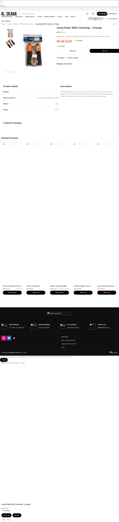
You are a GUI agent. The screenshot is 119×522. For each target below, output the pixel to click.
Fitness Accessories (27, 24)
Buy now (16, 515)
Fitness (16, 24)
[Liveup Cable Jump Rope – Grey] (106, 213)
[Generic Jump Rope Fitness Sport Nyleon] (12, 213)
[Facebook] (9, 338)
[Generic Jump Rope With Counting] (59, 213)
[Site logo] (9, 13)
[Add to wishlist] (8, 519)
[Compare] (3, 519)
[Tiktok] (14, 338)
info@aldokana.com (103, 327)
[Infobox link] (112, 19)
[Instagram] (3, 338)
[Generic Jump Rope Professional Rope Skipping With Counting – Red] (35, 213)
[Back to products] (114, 24)
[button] (7, 71)
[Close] (2, 2)
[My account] (93, 14)
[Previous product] (112, 24)
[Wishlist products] (87, 14)
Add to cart (72, 51)
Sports (9, 24)
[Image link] (59, 314)
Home (3, 24)
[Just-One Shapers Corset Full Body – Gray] (83, 213)
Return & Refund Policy (68, 340)
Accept (4, 360)
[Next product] (116, 24)
